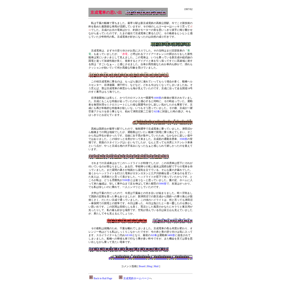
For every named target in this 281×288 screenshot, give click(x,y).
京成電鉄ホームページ (136, 278)
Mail (156, 266)
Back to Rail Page (103, 278)
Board (142, 266)
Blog (149, 266)
